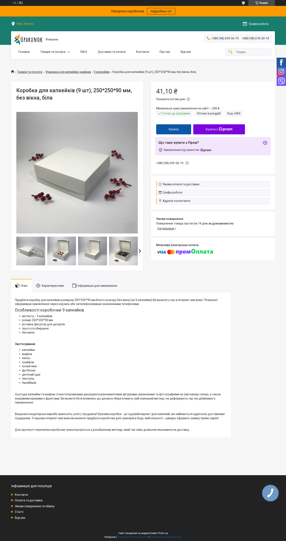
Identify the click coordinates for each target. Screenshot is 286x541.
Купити (174, 129)
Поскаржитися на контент (132, 537)
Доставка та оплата (112, 51)
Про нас (165, 51)
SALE (83, 51)
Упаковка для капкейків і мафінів (68, 72)
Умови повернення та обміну (35, 506)
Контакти (142, 51)
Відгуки (186, 51)
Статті (19, 512)
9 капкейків (102, 72)
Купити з (212, 129)
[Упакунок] (28, 39)
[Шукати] (230, 52)
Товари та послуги (53, 51)
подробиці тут (161, 11)
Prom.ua (163, 533)
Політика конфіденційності (166, 537)
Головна (24, 51)
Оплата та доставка (29, 500)
